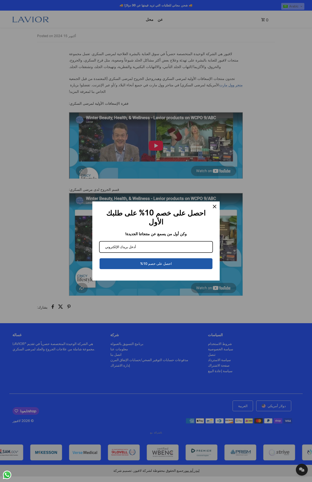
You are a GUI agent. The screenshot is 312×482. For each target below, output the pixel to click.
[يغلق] (214, 206)
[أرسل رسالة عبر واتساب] (7, 475)
